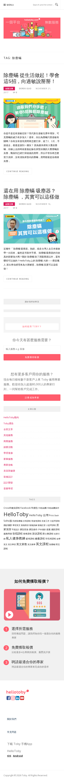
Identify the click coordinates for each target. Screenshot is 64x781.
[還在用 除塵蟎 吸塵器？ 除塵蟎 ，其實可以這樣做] (32, 228)
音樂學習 (8, 488)
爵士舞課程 (48, 533)
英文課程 (42, 544)
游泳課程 (37, 533)
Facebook (25, 507)
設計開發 (8, 482)
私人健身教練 (15, 538)
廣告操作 (33, 529)
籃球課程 (30, 538)
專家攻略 (8, 464)
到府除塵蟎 (17, 521)
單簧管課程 (36, 521)
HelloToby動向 (11, 417)
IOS (9, 755)
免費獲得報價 (32, 357)
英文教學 (31, 544)
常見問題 (11, 732)
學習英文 (16, 525)
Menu (10, 4)
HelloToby (16, 514)
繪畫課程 (40, 538)
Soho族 (8, 520)
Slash (56, 515)
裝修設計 (8, 476)
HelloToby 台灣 (38, 515)
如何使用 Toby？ (32, 326)
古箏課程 (27, 521)
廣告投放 (24, 529)
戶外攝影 (42, 529)
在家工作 (45, 521)
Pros (51, 515)
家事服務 (8, 459)
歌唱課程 (18, 533)
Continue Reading (17, 171)
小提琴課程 (51, 525)
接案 (48, 529)
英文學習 (12, 544)
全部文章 (9, 88)
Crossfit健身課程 (12, 507)
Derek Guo (25, 88)
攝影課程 (55, 529)
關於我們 (11, 719)
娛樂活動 (8, 447)
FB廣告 (34, 507)
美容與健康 (9, 470)
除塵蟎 (52, 544)
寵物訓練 (33, 525)
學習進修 (8, 452)
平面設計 (15, 529)
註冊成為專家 (32, 397)
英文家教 (21, 544)
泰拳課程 (27, 533)
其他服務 (8, 435)
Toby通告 (9, 423)
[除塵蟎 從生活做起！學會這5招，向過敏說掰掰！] (32, 113)
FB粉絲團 (42, 508)
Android (18, 755)
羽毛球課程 (50, 538)
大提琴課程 (55, 521)
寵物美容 (25, 525)
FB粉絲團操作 (53, 508)
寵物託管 (42, 525)
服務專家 (8, 533)
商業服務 (8, 441)
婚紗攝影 (8, 525)
